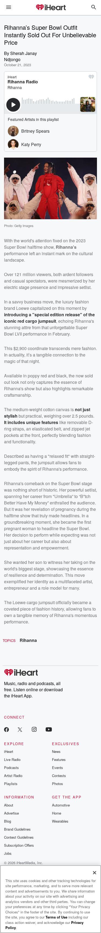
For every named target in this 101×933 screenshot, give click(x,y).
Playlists (11, 783)
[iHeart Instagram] (34, 729)
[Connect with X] (20, 729)
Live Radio (12, 759)
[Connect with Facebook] (6, 729)
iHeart (8, 751)
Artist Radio (13, 775)
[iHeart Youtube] (49, 729)
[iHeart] (50, 7)
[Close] (94, 873)
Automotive (61, 805)
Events (57, 767)
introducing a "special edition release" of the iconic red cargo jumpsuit (49, 317)
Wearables (60, 821)
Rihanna (28, 640)
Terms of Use (56, 917)
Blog (7, 821)
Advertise (11, 813)
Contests (59, 775)
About (8, 805)
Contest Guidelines (19, 837)
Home (56, 813)
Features (59, 759)
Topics (9, 640)
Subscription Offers (19, 845)
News (56, 751)
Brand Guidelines (17, 829)
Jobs (8, 853)
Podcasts (11, 767)
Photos (57, 783)
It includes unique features (31, 422)
